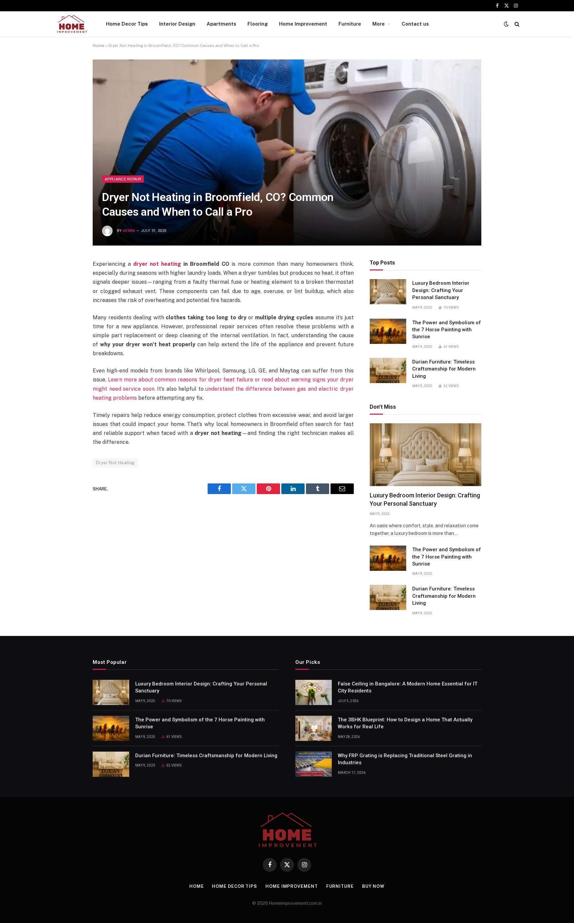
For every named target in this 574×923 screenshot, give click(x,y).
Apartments (221, 24)
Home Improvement (303, 24)
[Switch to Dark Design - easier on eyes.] (506, 24)
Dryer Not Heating (115, 462)
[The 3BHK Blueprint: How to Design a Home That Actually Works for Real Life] (313, 728)
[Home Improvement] (71, 24)
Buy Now (373, 886)
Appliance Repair (123, 179)
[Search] (516, 24)
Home (98, 45)
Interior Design (177, 24)
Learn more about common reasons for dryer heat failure (180, 379)
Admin (129, 231)
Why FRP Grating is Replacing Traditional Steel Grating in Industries (405, 759)
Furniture (349, 24)
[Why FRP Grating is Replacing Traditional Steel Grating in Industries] (313, 764)
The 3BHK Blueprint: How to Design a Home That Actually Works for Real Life (405, 723)
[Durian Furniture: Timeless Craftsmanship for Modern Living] (388, 370)
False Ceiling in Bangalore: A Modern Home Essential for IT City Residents (407, 687)
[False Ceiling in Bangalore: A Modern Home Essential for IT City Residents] (313, 692)
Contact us (415, 24)
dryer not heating (157, 264)
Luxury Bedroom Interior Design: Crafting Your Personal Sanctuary (440, 290)
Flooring (257, 24)
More (378, 24)
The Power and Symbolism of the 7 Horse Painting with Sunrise (446, 330)
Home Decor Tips (127, 24)
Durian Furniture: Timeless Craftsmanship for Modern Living (444, 369)
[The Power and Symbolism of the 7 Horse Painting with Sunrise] (388, 331)
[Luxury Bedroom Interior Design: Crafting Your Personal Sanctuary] (388, 291)
